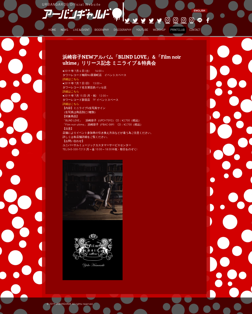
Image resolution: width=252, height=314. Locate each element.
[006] (167, 20)
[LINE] (199, 20)
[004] (151, 20)
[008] (191, 20)
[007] (183, 20)
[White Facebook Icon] (207, 20)
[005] (159, 20)
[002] (135, 20)
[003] (143, 20)
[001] (127, 20)
